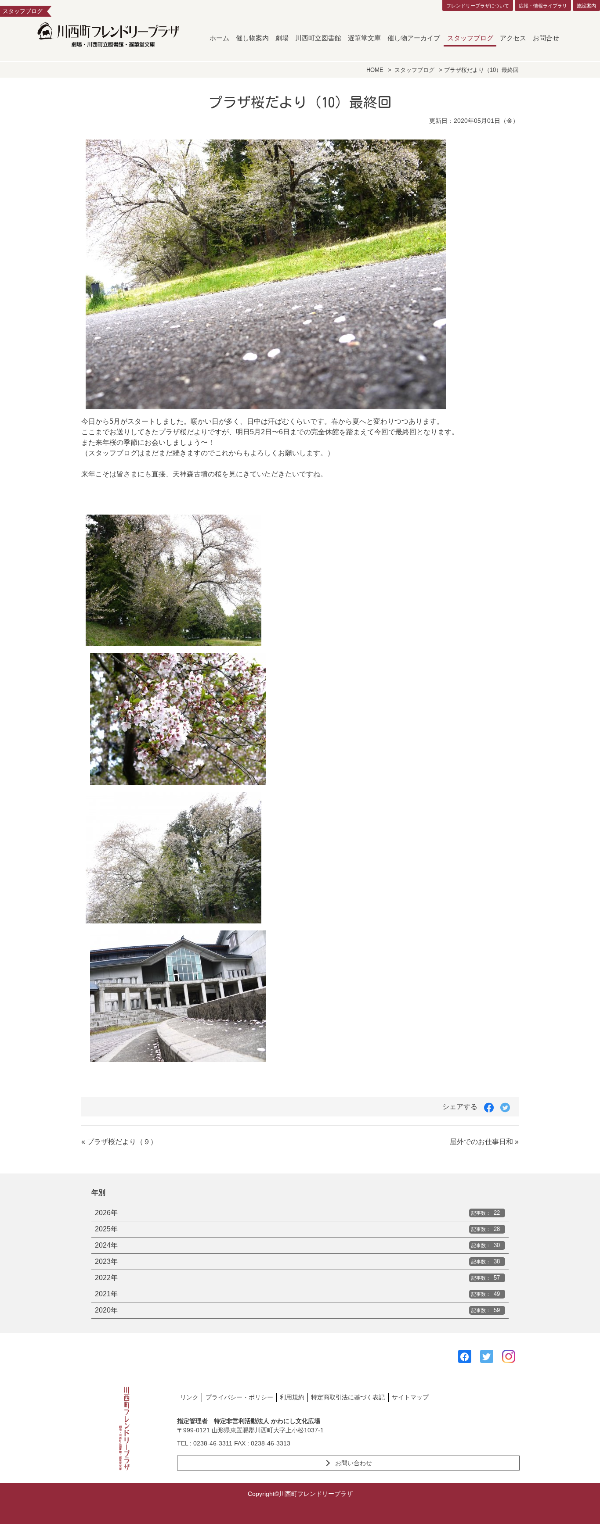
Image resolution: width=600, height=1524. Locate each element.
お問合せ (546, 38)
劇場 (282, 38)
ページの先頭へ (581, 1505)
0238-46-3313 (270, 1443)
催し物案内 (252, 38)
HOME (374, 70)
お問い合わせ (353, 1463)
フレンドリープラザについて (477, 5)
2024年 (297, 1245)
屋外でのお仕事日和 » (484, 1141)
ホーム (219, 38)
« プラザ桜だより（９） (119, 1141)
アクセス (513, 38)
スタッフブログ (470, 38)
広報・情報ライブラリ (543, 5)
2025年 (297, 1229)
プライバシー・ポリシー (239, 1397)
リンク (189, 1397)
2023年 (297, 1261)
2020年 (297, 1310)
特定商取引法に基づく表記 (348, 1397)
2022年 (297, 1277)
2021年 (297, 1294)
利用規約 (292, 1397)
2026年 (297, 1212)
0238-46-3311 (212, 1443)
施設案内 (586, 5)
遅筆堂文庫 (364, 38)
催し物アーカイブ (413, 38)
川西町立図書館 (318, 38)
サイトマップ (410, 1397)
